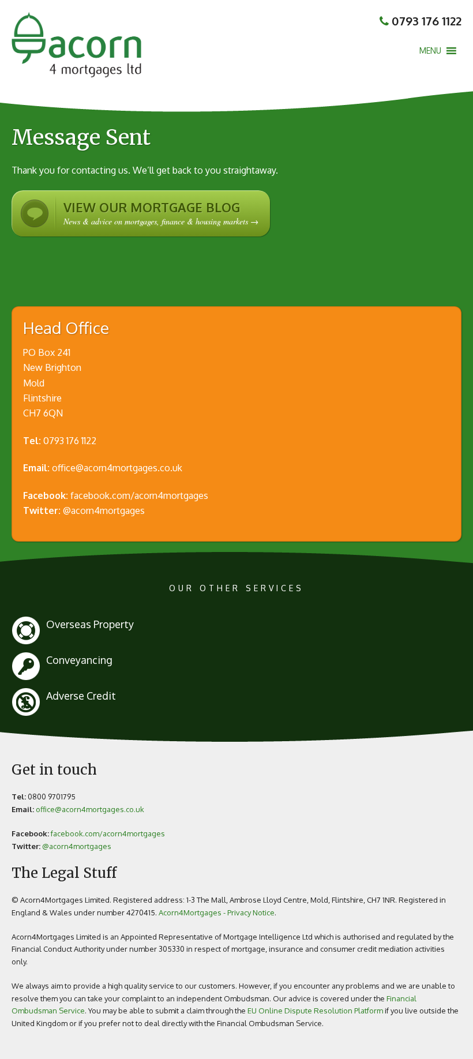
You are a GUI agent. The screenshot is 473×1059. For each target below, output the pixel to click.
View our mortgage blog (160, 213)
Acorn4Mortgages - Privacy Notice (217, 912)
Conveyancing (79, 660)
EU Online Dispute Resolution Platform (315, 1010)
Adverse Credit (81, 695)
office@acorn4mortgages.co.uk (117, 468)
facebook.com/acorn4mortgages (139, 495)
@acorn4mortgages (104, 510)
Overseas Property (90, 624)
